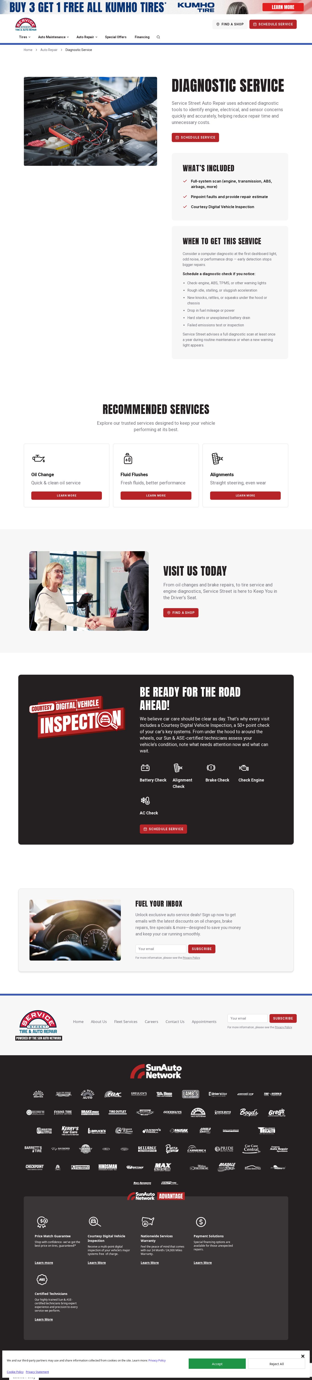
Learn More (97, 1262)
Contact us (175, 1021)
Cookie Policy (15, 1372)
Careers (151, 1021)
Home (28, 50)
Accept (217, 1363)
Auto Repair (85, 37)
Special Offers (116, 37)
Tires (23, 37)
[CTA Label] (156, 7)
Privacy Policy (157, 1360)
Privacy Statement (37, 1372)
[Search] (158, 37)
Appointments (204, 1021)
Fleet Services (125, 1021)
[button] (303, 1356)
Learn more (66, 495)
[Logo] (25, 24)
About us (99, 1021)
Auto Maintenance (52, 37)
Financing (142, 37)
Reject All (277, 1363)
